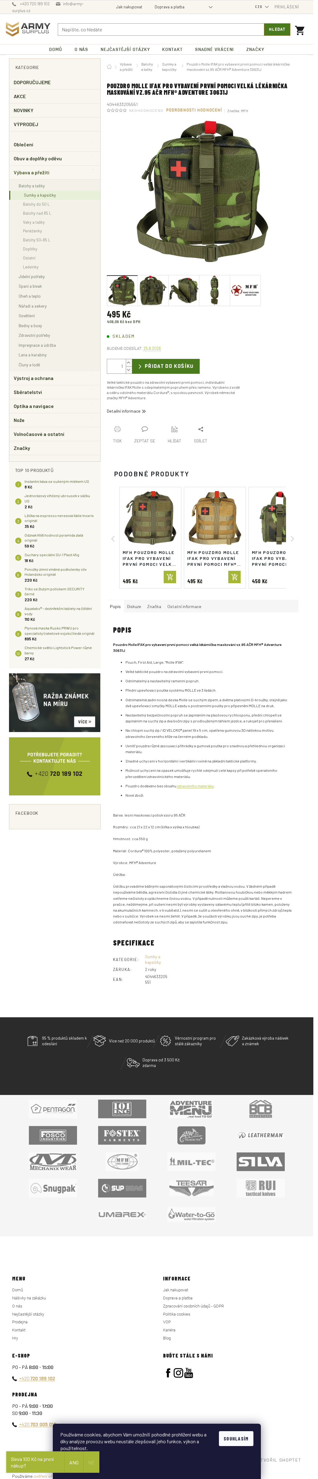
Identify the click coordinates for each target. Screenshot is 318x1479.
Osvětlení (27, 315)
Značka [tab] (154, 606)
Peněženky (32, 230)
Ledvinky (31, 266)
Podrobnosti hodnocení (194, 110)
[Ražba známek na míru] (55, 702)
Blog (167, 1338)
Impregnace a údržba (37, 345)
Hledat (277, 29)
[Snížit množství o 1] (129, 369)
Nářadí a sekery (33, 306)
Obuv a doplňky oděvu (38, 158)
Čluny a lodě (29, 364)
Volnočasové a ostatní (39, 434)
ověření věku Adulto (52, 1476)
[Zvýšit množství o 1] (129, 362)
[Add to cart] (170, 577)
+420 (37, 1378)
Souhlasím (236, 1438)
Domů (17, 1290)
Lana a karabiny (33, 354)
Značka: (237, 110)
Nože (19, 420)
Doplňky (30, 248)
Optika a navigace (34, 406)
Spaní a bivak (30, 286)
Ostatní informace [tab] (184, 606)
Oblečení (24, 144)
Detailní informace (123, 411)
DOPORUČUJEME (32, 82)
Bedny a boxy (30, 325)
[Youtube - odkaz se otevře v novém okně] (189, 1373)
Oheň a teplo (30, 296)
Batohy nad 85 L (37, 213)
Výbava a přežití (31, 172)
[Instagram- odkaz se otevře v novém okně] (178, 1373)
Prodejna (20, 1322)
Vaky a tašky (34, 222)
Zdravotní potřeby (34, 335)
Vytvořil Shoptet (278, 1460)
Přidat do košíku (169, 366)
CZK (259, 6)
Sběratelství (28, 392)
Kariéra (169, 1330)
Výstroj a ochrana (33, 378)
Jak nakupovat (129, 6)
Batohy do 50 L (36, 204)
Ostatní (29, 257)
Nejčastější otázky (28, 1314)
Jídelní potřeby (32, 276)
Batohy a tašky (32, 185)
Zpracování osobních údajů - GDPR (193, 1306)
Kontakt (18, 1330)
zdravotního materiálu (195, 786)
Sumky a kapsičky (40, 195)
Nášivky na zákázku (29, 1298)
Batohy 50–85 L (36, 239)
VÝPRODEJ (26, 124)
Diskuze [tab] (134, 606)
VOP (167, 1322)
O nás (17, 1306)
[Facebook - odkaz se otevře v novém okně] (168, 1373)
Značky (22, 448)
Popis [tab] (115, 606)
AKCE (20, 96)
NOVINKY (24, 110)
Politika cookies (176, 1314)
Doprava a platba (169, 6)
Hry (15, 1338)
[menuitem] (55, 49)
